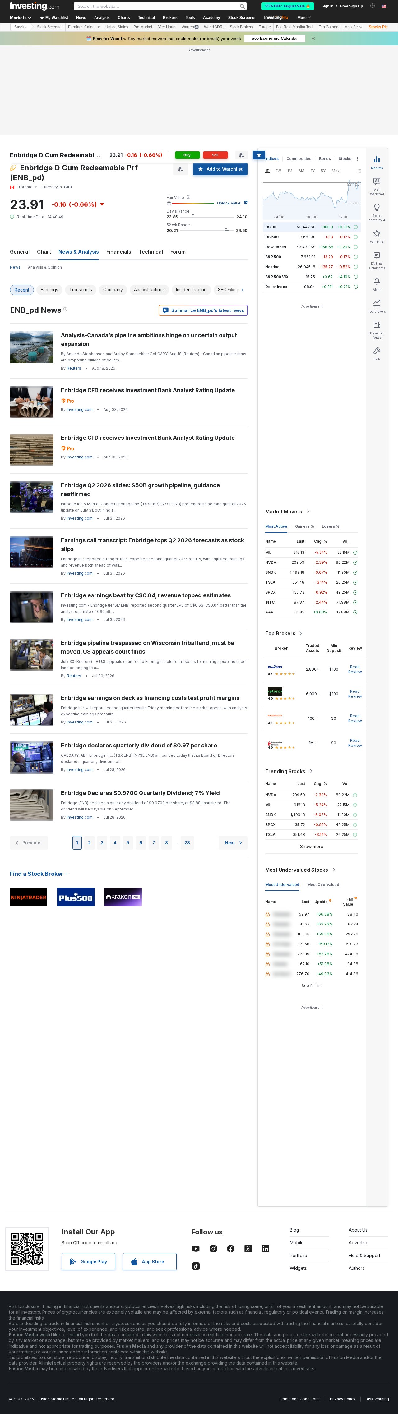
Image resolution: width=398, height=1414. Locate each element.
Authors (356, 1268)
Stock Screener (242, 18)
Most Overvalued (323, 884)
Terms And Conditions (299, 1399)
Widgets (298, 1268)
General (20, 252)
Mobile (297, 1242)
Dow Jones (275, 247)
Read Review (355, 669)
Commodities (298, 158)
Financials (118, 252)
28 (187, 842)
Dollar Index (276, 286)
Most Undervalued (282, 884)
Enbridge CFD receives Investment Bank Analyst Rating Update (148, 390)
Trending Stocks (285, 771)
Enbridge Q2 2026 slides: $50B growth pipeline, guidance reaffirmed (140, 489)
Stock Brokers (241, 27)
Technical (151, 252)
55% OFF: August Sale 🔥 (287, 6)
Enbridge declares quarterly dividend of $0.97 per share (139, 745)
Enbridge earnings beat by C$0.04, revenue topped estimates (146, 595)
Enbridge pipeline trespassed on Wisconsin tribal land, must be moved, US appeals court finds (147, 647)
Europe (264, 27)
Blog (294, 1230)
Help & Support (364, 1255)
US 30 (270, 227)
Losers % (331, 526)
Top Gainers (329, 27)
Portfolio (298, 1255)
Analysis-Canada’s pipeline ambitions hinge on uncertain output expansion (149, 339)
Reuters (74, 368)
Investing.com (80, 409)
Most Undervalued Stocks (296, 870)
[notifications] (372, 6)
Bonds (325, 158)
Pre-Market (142, 27)
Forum (178, 252)
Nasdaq (272, 266)
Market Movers (283, 511)
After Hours (166, 27)
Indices (272, 158)
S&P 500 (273, 257)
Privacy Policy (342, 1399)
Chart (44, 252)
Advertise (358, 1242)
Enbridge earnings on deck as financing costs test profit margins (150, 698)
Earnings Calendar (84, 27)
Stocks (20, 27)
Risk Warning (377, 1399)
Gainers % (304, 526)
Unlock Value (229, 203)
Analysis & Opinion (45, 267)
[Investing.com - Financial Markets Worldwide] (34, 6)
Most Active (354, 27)
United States (116, 27)
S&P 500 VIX (277, 276)
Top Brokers (280, 633)
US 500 (272, 237)
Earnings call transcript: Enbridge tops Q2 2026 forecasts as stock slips (152, 544)
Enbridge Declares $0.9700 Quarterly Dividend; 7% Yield (140, 793)
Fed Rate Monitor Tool (294, 27)
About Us (358, 1230)
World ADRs (214, 27)
